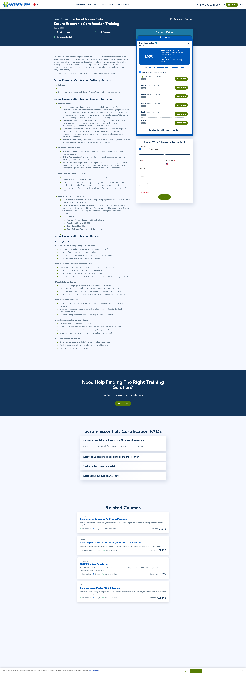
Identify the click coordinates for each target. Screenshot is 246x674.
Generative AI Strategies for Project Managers (103, 519)
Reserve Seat (181, 79)
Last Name (168, 153)
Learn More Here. (94, 670)
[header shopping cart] (241, 4)
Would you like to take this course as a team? (166, 68)
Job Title (141, 176)
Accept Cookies (195, 671)
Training (79, 4)
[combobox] (167, 164)
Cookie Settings (182, 671)
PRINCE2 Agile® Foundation (94, 564)
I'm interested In (143, 184)
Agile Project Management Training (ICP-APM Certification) (110, 542)
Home (56, 19)
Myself (144, 149)
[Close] (243, 671)
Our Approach (107, 4)
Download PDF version (183, 19)
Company (142, 168)
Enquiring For (143, 146)
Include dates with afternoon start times (153, 72)
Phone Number (170, 161)
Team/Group (154, 149)
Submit (164, 197)
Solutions (91, 4)
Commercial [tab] (166, 37)
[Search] (223, 4)
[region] (165, 100)
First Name (142, 153)
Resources (122, 4)
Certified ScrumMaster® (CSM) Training (100, 588)
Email (141, 161)
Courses (64, 19)
